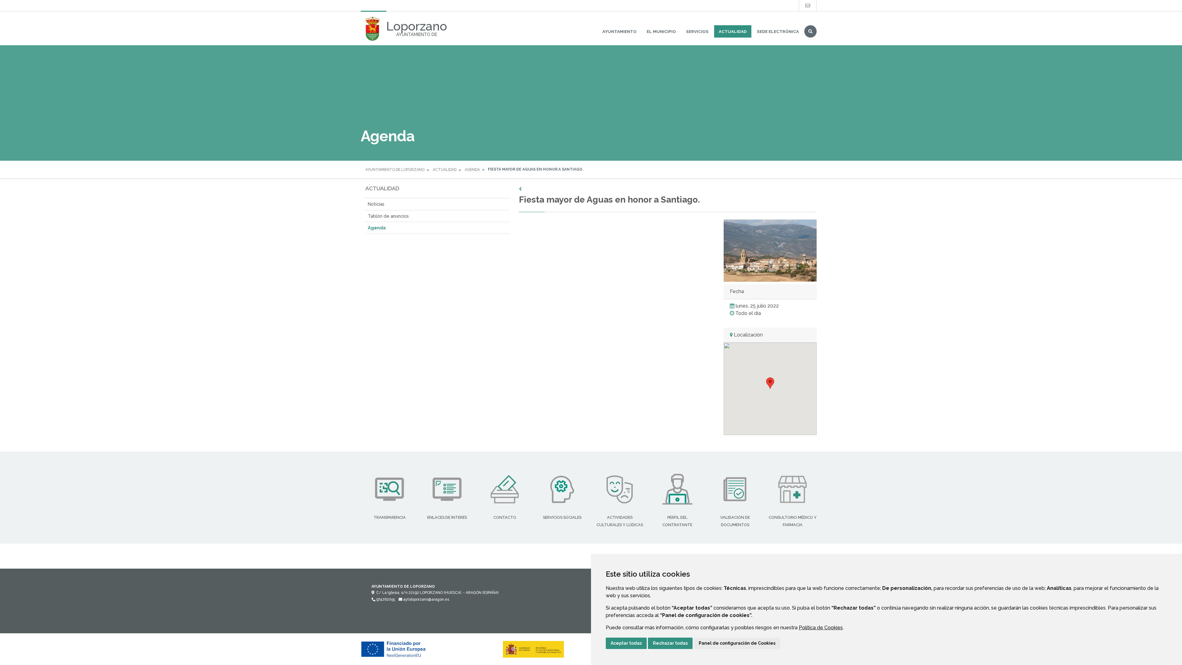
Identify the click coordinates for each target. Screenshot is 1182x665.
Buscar (810, 31)
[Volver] (668, 189)
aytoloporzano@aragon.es (425, 599)
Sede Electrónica (778, 31)
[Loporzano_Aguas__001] (770, 251)
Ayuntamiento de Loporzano (394, 169)
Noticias (376, 204)
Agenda (472, 169)
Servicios (697, 31)
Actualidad (733, 31)
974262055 (385, 599)
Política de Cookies (821, 628)
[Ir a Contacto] (807, 6)
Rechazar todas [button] (670, 643)
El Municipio (661, 31)
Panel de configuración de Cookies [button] (737, 643)
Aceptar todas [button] (626, 643)
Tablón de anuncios (388, 216)
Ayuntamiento (619, 31)
